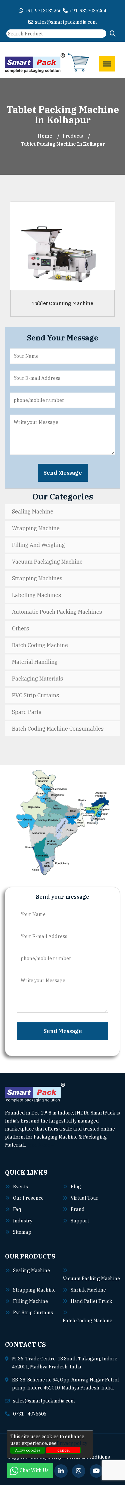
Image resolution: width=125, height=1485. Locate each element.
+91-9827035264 (87, 11)
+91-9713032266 (43, 11)
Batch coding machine (87, 1321)
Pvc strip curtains (33, 1313)
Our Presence (28, 1198)
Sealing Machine (32, 511)
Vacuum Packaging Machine (47, 561)
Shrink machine (88, 1290)
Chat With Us (35, 1470)
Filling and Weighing (38, 545)
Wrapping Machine (36, 528)
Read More (38, 1145)
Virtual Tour (84, 1198)
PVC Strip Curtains (35, 695)
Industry (22, 1221)
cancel (63, 1450)
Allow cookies (28, 1450)
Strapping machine (34, 1290)
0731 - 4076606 (29, 1414)
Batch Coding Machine (40, 645)
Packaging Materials (37, 678)
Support (80, 1221)
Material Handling (35, 661)
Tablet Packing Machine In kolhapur (63, 144)
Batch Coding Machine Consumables (58, 728)
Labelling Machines (36, 595)
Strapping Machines (37, 578)
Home (45, 136)
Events (20, 1187)
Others (20, 628)
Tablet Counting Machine (62, 303)
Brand (78, 1209)
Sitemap (22, 1232)
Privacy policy (72, 1443)
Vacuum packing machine (91, 1279)
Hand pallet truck (91, 1301)
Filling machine (30, 1301)
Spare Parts (26, 712)
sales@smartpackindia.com (66, 22)
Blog (76, 1187)
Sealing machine (31, 1271)
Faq (17, 1209)
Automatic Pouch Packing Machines (57, 611)
